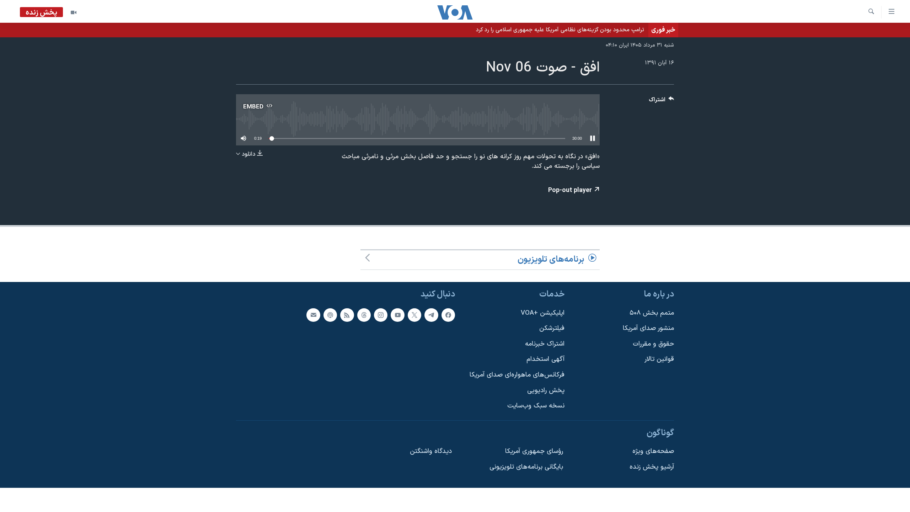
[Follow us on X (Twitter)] (414, 314)
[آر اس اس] (347, 314)
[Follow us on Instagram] (380, 314)
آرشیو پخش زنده (652, 467)
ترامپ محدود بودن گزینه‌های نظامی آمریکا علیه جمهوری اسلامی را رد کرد (560, 30)
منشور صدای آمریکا (648, 328)
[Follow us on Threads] (364, 314)
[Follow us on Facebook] (448, 314)
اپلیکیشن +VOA (542, 313)
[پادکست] (330, 314)
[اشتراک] (313, 314)
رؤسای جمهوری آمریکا (534, 451)
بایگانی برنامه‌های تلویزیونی (526, 467)
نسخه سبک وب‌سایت (535, 406)
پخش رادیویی (545, 390)
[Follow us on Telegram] (431, 314)
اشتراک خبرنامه (544, 344)
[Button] (661, 101)
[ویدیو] (73, 12)
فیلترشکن (551, 328)
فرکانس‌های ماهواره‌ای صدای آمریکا (517, 375)
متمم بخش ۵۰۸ (652, 313)
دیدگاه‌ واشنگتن (431, 451)
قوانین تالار (659, 359)
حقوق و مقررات (653, 344)
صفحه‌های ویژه (653, 451)
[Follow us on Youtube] (397, 314)
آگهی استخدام (545, 359)
